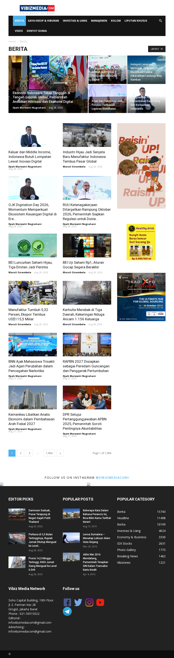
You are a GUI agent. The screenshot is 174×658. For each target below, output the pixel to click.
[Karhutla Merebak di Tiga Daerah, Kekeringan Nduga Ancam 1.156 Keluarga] (87, 293)
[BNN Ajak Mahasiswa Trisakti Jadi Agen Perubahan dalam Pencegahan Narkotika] (32, 345)
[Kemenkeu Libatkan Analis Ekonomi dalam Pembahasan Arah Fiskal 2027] (32, 397)
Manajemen (99, 20)
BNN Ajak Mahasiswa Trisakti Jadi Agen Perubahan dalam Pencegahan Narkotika (31, 366)
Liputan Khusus (136, 20)
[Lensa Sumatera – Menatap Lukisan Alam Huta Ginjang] (71, 538)
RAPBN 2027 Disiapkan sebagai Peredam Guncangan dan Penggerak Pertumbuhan (86, 366)
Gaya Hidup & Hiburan (43, 20)
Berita (19, 20)
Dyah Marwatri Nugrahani (29, 107)
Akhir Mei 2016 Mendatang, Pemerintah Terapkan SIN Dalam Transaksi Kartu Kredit (95, 562)
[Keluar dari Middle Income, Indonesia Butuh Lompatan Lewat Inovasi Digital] (32, 135)
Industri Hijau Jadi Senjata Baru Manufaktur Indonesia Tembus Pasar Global (84, 156)
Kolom (116, 20)
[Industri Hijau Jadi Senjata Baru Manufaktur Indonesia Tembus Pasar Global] (87, 135)
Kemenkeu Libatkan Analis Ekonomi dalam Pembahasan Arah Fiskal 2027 (31, 419)
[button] (160, 21)
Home (12, 41)
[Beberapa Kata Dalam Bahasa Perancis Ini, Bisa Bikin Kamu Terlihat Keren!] (71, 514)
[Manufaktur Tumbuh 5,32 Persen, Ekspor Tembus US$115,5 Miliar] (32, 293)
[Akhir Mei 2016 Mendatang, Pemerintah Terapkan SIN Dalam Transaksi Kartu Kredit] (71, 557)
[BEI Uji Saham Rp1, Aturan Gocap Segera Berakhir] (87, 245)
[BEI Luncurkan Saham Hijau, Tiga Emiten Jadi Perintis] (32, 245)
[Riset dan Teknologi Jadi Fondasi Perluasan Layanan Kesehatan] (107, 99)
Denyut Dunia (37, 31)
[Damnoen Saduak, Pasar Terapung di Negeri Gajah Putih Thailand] (16, 514)
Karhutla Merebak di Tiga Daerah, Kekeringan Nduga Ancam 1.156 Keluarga (83, 314)
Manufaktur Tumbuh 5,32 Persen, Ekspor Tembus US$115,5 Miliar (28, 314)
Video (19, 31)
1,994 (49, 453)
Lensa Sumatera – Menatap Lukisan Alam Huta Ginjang (96, 538)
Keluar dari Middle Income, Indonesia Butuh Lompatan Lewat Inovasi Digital (29, 156)
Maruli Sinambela (74, 166)
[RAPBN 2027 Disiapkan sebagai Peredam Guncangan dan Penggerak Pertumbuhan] (87, 345)
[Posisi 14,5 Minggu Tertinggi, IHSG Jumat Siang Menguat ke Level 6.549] (16, 562)
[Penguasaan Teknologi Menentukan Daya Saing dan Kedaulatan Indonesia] (146, 99)
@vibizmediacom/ (113, 477)
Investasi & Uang (75, 20)
